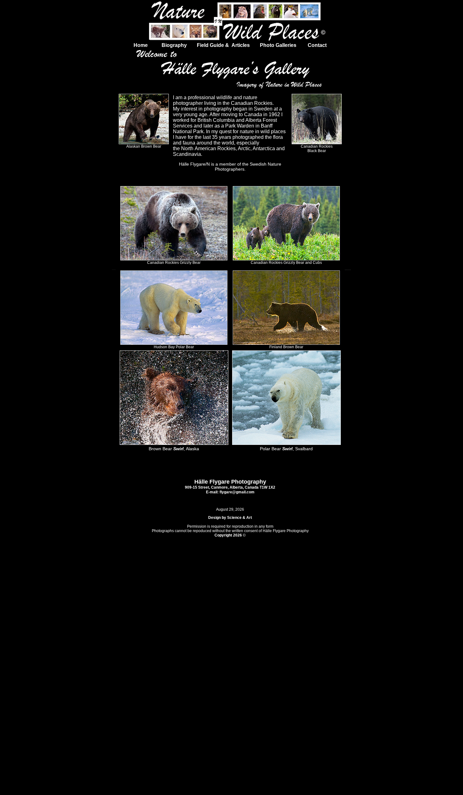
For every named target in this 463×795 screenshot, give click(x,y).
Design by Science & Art (230, 517)
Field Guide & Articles (224, 45)
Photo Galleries (277, 45)
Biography (168, 45)
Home (141, 45)
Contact (317, 45)
